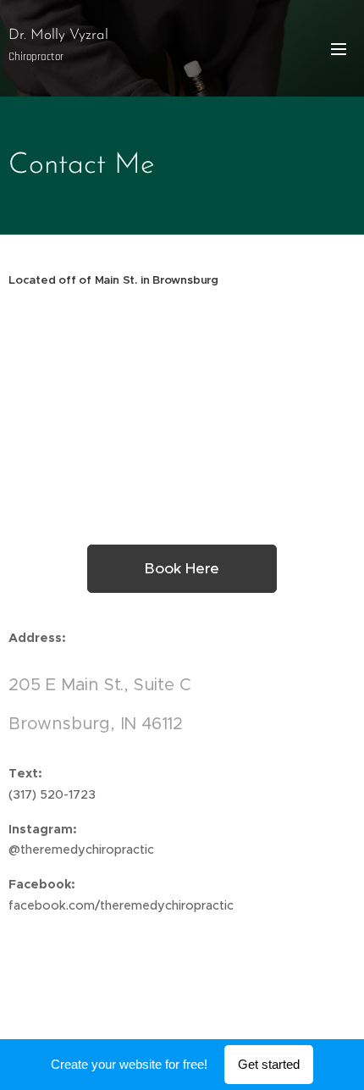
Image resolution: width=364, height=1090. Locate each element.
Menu (339, 48)
